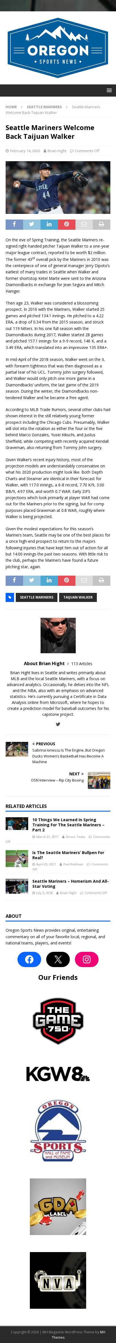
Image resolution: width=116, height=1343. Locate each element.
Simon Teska (75, 837)
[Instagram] (87, 959)
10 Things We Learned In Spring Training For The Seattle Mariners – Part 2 (68, 825)
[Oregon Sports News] (58, 81)
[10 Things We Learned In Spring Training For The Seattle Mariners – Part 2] (17, 823)
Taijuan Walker (78, 597)
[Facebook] (29, 959)
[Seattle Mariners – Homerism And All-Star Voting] (17, 886)
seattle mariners (36, 597)
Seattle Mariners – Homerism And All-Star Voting (70, 883)
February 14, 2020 (25, 150)
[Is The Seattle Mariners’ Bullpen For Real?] (17, 858)
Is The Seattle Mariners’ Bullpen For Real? (68, 855)
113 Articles (81, 663)
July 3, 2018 (44, 893)
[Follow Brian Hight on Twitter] (58, 724)
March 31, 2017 (47, 837)
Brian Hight (57, 150)
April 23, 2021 (46, 864)
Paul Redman (73, 864)
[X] (58, 959)
